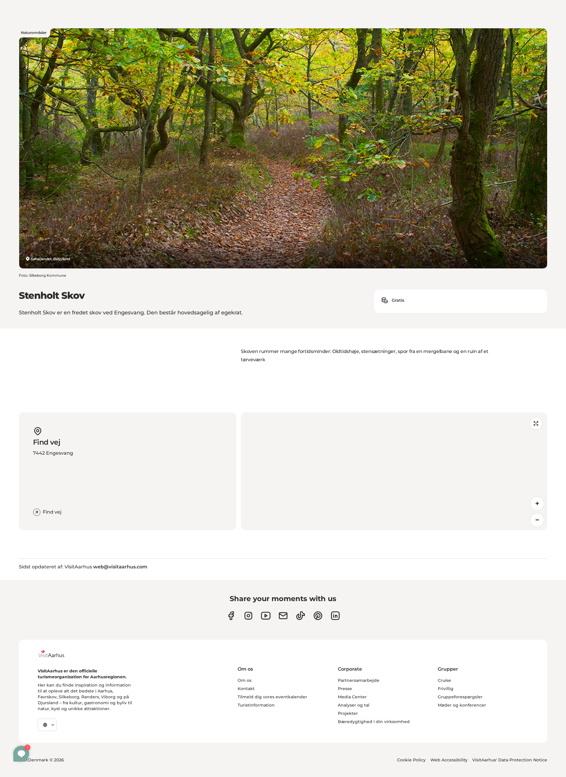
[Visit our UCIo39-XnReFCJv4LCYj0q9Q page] (266, 616)
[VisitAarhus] (56, 653)
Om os (244, 680)
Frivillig (445, 688)
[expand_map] (535, 423)
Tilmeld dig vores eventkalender (272, 697)
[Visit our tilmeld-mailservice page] (283, 616)
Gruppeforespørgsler (460, 697)
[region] (394, 471)
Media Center (352, 697)
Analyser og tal (353, 705)
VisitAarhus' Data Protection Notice (509, 760)
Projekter (348, 713)
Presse (345, 688)
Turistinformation (256, 705)
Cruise (444, 680)
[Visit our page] (248, 616)
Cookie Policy (411, 760)
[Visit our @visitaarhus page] (300, 616)
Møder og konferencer (462, 705)
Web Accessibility (449, 760)
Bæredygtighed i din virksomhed (374, 721)
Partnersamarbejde (358, 680)
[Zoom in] (537, 503)
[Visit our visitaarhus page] (231, 616)
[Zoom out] (537, 520)
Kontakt (246, 688)
